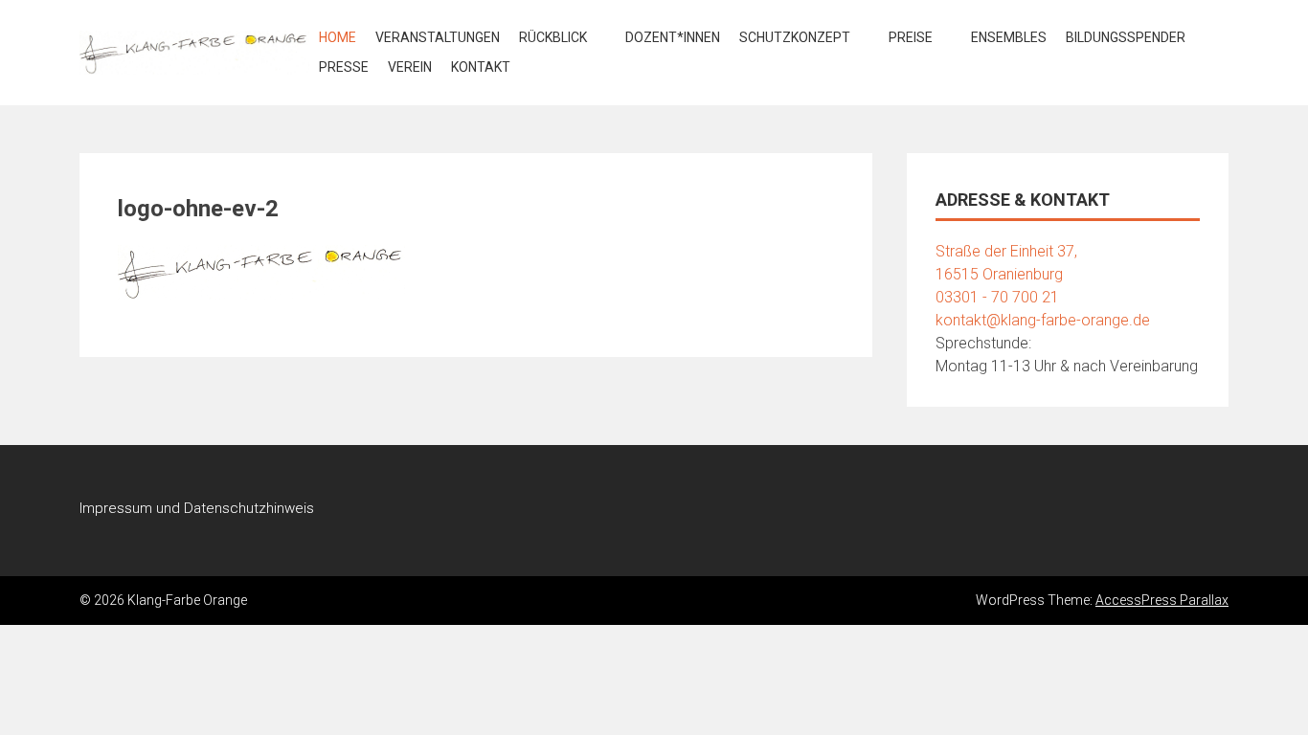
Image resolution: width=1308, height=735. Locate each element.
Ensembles (1009, 37)
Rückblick (553, 37)
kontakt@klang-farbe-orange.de (1043, 320)
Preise (911, 37)
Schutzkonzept (794, 37)
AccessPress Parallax (1162, 600)
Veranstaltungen (437, 37)
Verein (410, 67)
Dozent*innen (672, 37)
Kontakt (480, 67)
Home (337, 37)
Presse (344, 67)
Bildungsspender (1125, 37)
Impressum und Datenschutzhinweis (196, 508)
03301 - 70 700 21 (997, 297)
